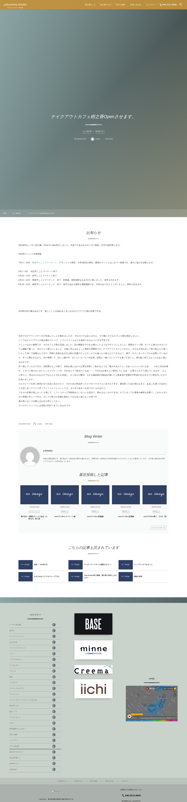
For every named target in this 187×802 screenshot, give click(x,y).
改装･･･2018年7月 (41, 564)
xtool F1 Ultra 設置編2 (95, 516)
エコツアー (31, 740)
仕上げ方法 (31, 642)
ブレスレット (31, 694)
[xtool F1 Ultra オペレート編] (65, 494)
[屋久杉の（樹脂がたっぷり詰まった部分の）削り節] (34, 494)
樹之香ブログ (31, 706)
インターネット (31, 717)
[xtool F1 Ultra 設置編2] (95, 494)
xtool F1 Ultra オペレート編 (64, 516)
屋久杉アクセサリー (31, 752)
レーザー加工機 (31, 625)
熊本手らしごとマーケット (44, 263)
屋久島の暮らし (31, 758)
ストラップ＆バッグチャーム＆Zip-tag (31, 700)
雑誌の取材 (138, 576)
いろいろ (31, 671)
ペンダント (31, 682)
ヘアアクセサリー (31, 659)
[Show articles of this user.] (29, 456)
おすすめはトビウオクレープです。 (47, 576)
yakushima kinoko (15, 4)
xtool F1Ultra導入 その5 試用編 (156, 516)
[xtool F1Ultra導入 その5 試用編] (156, 494)
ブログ (31, 723)
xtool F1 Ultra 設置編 (126, 516)
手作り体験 (31, 735)
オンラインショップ (31, 636)
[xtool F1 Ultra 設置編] (126, 494)
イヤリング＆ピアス (31, 688)
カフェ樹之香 (31, 746)
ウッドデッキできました (143, 564)
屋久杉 (31, 630)
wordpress (31, 769)
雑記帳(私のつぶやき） (31, 729)
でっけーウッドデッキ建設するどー (97, 564)
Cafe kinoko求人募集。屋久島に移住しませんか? (100, 576)
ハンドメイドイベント (31, 648)
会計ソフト (31, 711)
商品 (31, 677)
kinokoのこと (31, 763)
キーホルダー (31, 665)
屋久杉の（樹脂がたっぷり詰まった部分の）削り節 (34, 517)
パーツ (31, 654)
